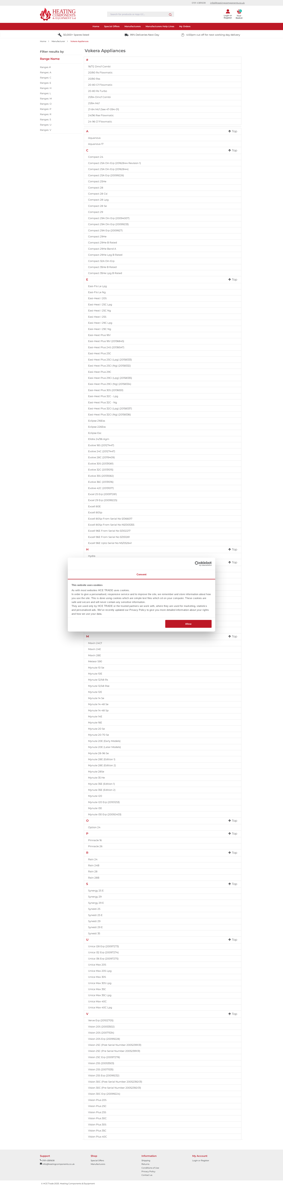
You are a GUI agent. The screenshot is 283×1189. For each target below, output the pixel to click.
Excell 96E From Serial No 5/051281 (109, 537)
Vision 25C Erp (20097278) (104, 1057)
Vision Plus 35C (97, 1130)
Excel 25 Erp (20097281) (102, 494)
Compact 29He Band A (102, 248)
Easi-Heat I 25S (97, 316)
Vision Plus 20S (97, 1100)
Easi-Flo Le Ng (97, 292)
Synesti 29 (94, 921)
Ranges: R (45, 114)
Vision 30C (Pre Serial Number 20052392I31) (114, 1087)
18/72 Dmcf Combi (99, 66)
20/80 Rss (94, 78)
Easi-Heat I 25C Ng (99, 310)
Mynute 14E (95, 716)
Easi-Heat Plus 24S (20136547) (106, 347)
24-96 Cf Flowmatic (100, 121)
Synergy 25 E (96, 890)
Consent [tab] (141, 574)
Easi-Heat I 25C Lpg (100, 304)
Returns (145, 1164)
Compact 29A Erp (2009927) (105, 230)
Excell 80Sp (95, 512)
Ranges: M (46, 98)
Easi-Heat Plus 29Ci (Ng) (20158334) (109, 383)
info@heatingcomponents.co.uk (227, 2)
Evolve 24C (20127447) (101, 451)
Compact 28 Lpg (98, 199)
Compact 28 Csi (97, 193)
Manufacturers (98, 1164)
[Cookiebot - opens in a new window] (197, 563)
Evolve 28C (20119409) (101, 457)
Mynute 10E (95, 673)
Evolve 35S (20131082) (101, 475)
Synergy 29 (95, 896)
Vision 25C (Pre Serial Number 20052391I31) (114, 1050)
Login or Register (200, 1160)
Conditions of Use (150, 1168)
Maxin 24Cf (95, 643)
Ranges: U (45, 124)
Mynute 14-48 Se (98, 704)
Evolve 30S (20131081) (100, 463)
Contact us (147, 1175)
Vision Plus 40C (97, 1136)
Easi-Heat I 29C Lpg (100, 322)
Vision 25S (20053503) (101, 1063)
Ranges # (45, 67)
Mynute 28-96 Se (98, 753)
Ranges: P (45, 109)
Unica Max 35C (97, 989)
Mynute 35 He (96, 777)
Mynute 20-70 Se (98, 734)
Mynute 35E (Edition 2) (101, 789)
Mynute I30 (95, 808)
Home (43, 41)
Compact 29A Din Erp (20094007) (109, 218)
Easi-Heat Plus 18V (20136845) (106, 341)
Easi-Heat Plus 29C (99, 371)
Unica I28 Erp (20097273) (103, 946)
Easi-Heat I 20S (97, 298)
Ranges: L (45, 93)
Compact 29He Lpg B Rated (105, 254)
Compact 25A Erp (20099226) (106, 175)
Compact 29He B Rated (102, 242)
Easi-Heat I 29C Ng (99, 329)
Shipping (146, 1160)
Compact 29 (95, 212)
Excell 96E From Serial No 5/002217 (109, 530)
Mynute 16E (95, 722)
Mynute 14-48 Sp (98, 710)
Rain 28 (92, 871)
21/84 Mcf (94, 103)
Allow (188, 624)
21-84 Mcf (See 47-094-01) (103, 109)
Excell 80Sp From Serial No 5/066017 (110, 518)
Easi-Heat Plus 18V (99, 335)
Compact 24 (95, 156)
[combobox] (140, 14)
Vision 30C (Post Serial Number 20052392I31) (115, 1081)
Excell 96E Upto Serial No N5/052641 (110, 543)
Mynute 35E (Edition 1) (101, 783)
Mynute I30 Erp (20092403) (104, 814)
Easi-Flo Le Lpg (97, 286)
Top (234, 131)
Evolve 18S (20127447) (101, 445)
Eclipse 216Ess (96, 420)
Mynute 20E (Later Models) (104, 747)
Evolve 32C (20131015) (100, 469)
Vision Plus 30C (97, 1118)
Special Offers (97, 1160)
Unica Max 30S (97, 976)
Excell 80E (94, 506)
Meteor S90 (95, 661)
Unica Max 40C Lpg (100, 1007)
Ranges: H (45, 88)
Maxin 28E (94, 655)
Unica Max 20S (97, 964)
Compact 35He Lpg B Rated (105, 273)
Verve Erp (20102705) (100, 1020)
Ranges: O (46, 103)
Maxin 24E (94, 649)
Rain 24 (92, 859)
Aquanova (94, 137)
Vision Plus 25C (97, 1106)
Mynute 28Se (96, 771)
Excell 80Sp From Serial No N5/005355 (111, 524)
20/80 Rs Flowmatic (100, 72)
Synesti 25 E (95, 915)
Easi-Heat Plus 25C (99, 353)
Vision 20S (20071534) (101, 1032)
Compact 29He (97, 236)
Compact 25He (97, 181)
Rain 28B (93, 877)
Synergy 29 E (96, 902)
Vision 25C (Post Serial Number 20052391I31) (114, 1044)
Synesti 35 (94, 933)
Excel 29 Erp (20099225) (102, 500)
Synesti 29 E (95, 927)
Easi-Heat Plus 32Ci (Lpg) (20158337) (110, 408)
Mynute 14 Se (96, 698)
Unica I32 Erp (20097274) (103, 952)
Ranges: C (45, 77)
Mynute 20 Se (96, 728)
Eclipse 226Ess (97, 426)
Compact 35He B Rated (102, 267)
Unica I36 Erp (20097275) (103, 958)
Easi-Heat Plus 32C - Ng (102, 402)
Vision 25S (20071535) (100, 1069)
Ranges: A (45, 72)
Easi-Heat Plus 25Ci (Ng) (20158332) (109, 365)
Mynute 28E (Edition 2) (102, 765)
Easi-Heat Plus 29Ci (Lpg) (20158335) (110, 377)
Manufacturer (58, 41)
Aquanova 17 (96, 143)
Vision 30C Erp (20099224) (104, 1093)
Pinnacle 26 (95, 846)
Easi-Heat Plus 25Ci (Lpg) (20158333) (110, 359)
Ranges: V (45, 129)
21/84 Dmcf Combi (99, 97)
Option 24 (94, 827)
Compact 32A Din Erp (101, 261)
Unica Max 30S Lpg (99, 983)
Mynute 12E (95, 691)
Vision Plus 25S (97, 1112)
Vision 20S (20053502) (101, 1026)
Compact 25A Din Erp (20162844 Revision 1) (114, 163)
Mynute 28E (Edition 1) (101, 759)
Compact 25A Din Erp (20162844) (108, 169)
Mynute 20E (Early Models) (104, 741)
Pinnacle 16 (95, 840)
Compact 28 (95, 187)
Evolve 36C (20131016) (100, 481)
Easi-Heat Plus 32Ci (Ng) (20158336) (109, 414)
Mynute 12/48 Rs (98, 679)
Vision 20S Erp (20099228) (104, 1038)
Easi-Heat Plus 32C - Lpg (103, 396)
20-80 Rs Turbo (97, 91)
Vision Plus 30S (97, 1124)
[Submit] (170, 14)
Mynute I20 (95, 795)
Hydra (91, 555)
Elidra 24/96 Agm (98, 439)
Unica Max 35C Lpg (99, 995)
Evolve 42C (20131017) (101, 488)
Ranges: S (45, 119)
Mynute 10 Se (96, 667)
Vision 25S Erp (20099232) (103, 1075)
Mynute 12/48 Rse (98, 685)
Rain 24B (93, 865)
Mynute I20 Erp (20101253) (104, 802)
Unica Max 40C (97, 1001)
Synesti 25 (94, 908)
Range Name (50, 59)
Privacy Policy (148, 1171)
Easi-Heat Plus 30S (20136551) (105, 390)
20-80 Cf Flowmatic (100, 84)
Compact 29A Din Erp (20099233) (108, 224)
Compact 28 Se (97, 205)
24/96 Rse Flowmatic (101, 115)
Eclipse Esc (94, 433)
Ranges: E (45, 82)
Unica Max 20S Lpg (100, 970)
